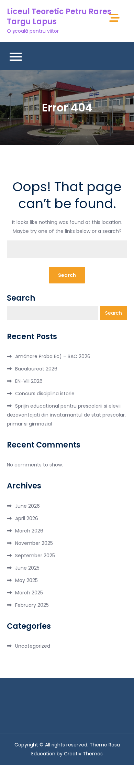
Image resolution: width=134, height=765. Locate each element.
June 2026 (27, 506)
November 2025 (34, 543)
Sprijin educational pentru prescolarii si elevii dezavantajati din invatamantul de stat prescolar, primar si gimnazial (66, 414)
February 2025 (32, 605)
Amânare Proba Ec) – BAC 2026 (52, 356)
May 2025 (26, 580)
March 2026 (29, 530)
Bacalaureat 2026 (36, 368)
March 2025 (29, 592)
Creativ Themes (83, 753)
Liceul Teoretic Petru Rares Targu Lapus (59, 16)
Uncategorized (32, 646)
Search (21, 298)
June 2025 (27, 567)
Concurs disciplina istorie (45, 393)
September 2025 (35, 555)
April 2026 (26, 518)
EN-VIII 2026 (29, 381)
